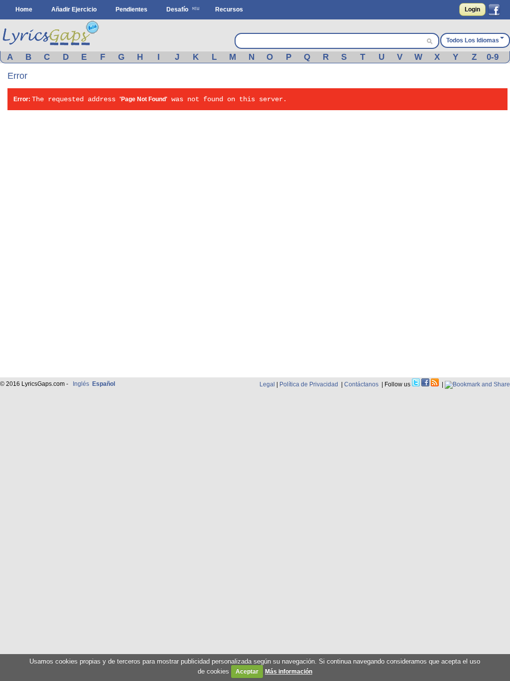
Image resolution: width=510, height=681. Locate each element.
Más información (288, 671)
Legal (267, 384)
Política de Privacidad (308, 384)
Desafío (177, 9)
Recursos (229, 9)
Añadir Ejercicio (74, 9)
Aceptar (247, 671)
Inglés (81, 383)
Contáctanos (361, 384)
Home (23, 9)
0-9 (493, 57)
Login (472, 9)
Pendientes (131, 9)
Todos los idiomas (472, 40)
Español (103, 383)
